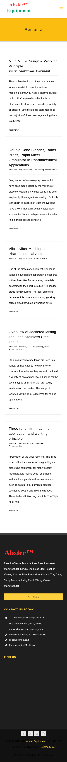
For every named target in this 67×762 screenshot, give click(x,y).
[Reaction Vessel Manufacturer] (19, 4)
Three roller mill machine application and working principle (29, 434)
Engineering (39, 170)
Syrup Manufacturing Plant (19, 580)
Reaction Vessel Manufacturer (20, 563)
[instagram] (43, 733)
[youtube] (36, 733)
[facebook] (23, 733)
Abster (14, 71)
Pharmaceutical (43, 71)
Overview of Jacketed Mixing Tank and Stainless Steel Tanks (32, 337)
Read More (13, 130)
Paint (46, 347)
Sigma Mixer (48, 747)
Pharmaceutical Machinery (22, 645)
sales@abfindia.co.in (19, 640)
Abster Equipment (36, 741)
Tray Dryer (55, 574)
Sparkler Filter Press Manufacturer (31, 574)
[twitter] (30, 733)
